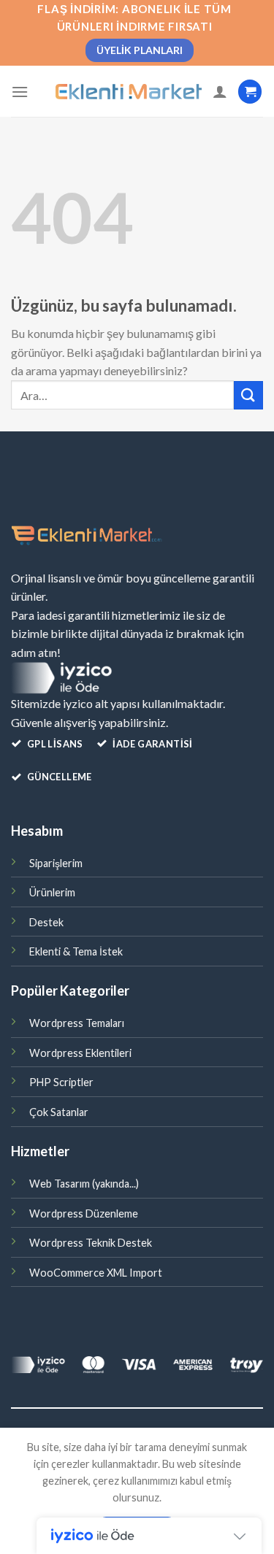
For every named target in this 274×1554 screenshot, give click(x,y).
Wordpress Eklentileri (80, 1053)
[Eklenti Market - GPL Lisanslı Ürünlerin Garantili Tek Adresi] (129, 92)
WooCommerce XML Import (95, 1272)
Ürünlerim (52, 892)
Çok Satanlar (58, 1112)
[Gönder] (248, 395)
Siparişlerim (56, 863)
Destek (46, 922)
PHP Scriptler (61, 1082)
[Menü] (19, 91)
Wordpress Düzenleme (83, 1213)
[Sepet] (250, 92)
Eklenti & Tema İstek (76, 951)
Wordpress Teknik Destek (90, 1242)
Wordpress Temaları (76, 1023)
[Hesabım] (220, 91)
